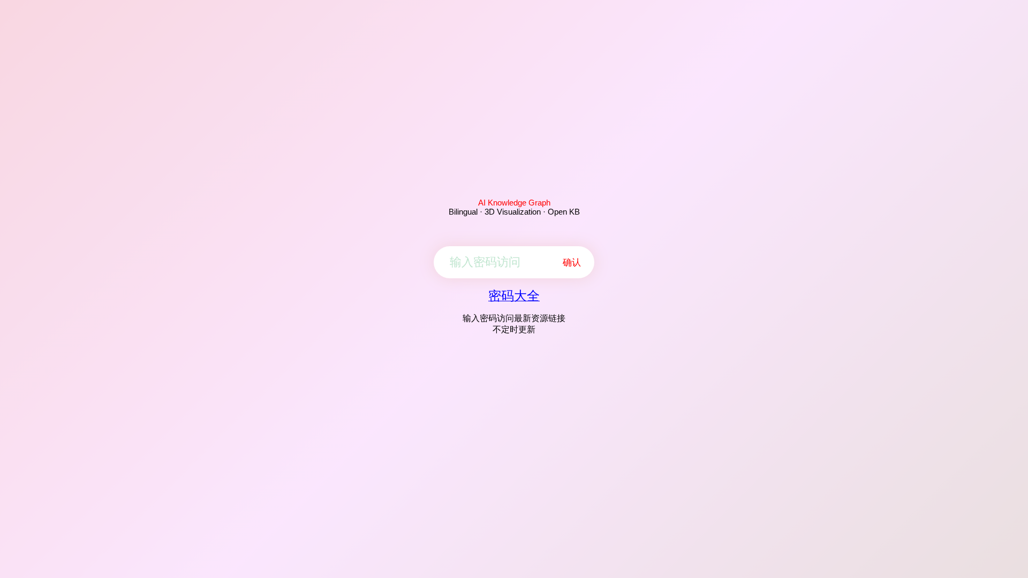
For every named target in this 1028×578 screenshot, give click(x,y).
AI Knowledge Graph (514, 202)
